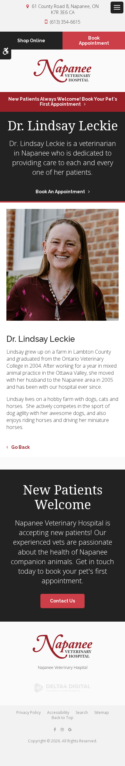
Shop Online (31, 40)
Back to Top (62, 717)
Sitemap (101, 712)
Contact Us (62, 600)
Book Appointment (94, 40)
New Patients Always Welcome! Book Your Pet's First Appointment (62, 101)
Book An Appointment (60, 191)
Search (82, 712)
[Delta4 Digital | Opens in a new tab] (62, 688)
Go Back (20, 447)
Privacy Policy (28, 712)
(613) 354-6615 (65, 22)
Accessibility (58, 712)
